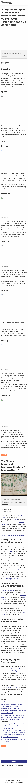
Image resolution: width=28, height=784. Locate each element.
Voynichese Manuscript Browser (11, 702)
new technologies (11, 687)
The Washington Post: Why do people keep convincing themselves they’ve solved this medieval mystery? (13, 717)
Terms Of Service (18, 782)
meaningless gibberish (12, 579)
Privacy (11, 782)
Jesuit (16, 520)
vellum (9, 551)
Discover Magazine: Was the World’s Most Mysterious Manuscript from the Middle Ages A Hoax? (13, 726)
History (4, 746)
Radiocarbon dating (7, 590)
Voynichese (5, 568)
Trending (4, 454)
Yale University (12, 671)
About (6, 782)
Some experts (15, 570)
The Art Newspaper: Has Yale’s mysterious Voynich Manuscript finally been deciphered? (13, 711)
